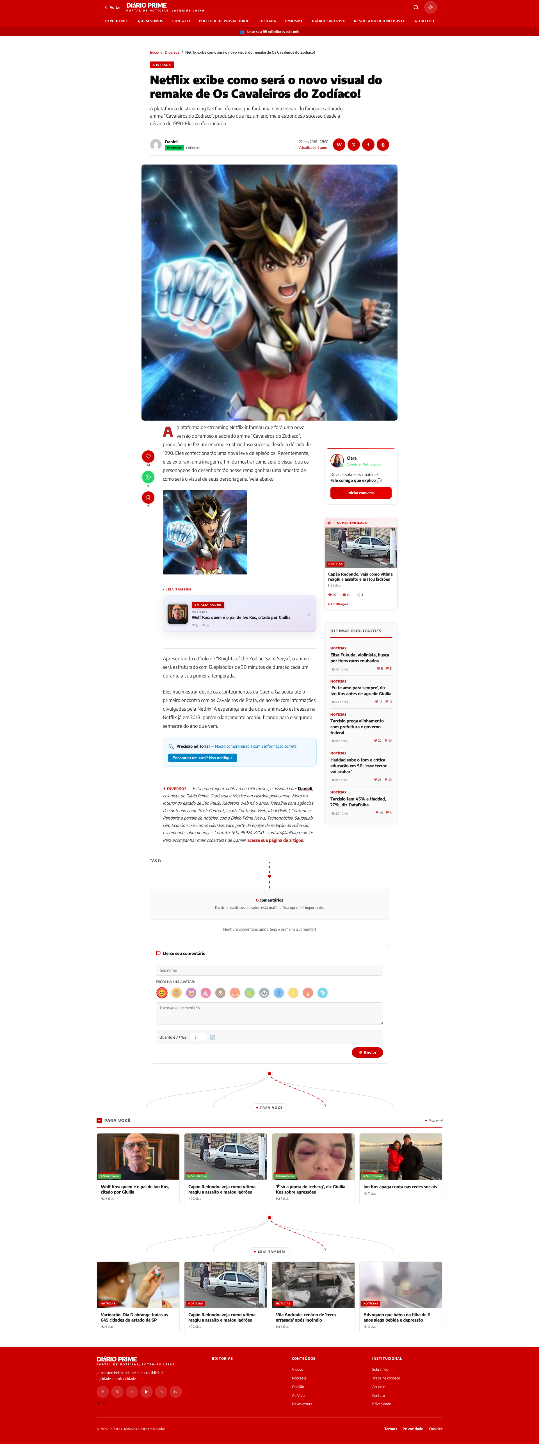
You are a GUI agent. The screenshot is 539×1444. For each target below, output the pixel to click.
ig (132, 1392)
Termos (390, 1429)
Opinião (298, 1386)
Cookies (435, 1429)
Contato (181, 21)
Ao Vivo (298, 1395)
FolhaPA (267, 21)
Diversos (172, 52)
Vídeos (297, 1369)
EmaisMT (294, 21)
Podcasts (299, 1378)
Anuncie (378, 1386)
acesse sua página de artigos (275, 840)
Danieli (172, 141)
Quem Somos (150, 21)
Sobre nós (380, 1369)
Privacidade (381, 1404)
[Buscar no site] (416, 7)
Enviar (370, 1052)
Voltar (115, 7)
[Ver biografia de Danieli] (156, 144)
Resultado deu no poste (379, 21)
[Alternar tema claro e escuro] (430, 7)
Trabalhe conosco (386, 1378)
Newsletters (302, 1404)
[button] (361, 476)
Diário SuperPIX (328, 21)
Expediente (117, 21)
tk (175, 1392)
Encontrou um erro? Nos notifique (202, 758)
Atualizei (424, 21)
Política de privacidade (224, 21)
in (161, 1392)
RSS (104, 1403)
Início (154, 52)
